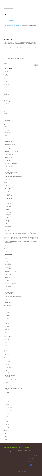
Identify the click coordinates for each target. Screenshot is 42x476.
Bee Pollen (7, 129)
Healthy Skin (7, 160)
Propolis (6, 135)
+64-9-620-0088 (32, 451)
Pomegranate (10, 242)
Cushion (6, 221)
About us (5, 250)
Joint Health (8, 149)
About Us (5, 126)
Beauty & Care (7, 188)
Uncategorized (6, 217)
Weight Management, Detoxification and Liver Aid (13, 176)
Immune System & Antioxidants (10, 163)
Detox (7, 177)
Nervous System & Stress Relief (10, 167)
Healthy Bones (8, 148)
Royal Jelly (6, 136)
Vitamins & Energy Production (10, 172)
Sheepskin (7, 224)
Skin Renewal (9, 203)
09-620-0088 (30, 450)
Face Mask (7, 189)
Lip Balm (7, 207)
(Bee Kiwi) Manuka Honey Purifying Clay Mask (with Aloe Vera (22, 237)
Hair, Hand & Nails (8, 215)
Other (6, 133)
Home (5, 182)
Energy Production (9, 173)
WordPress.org (6, 84)
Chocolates (7, 142)
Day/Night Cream (9, 195)
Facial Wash (9, 198)
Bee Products (6, 127)
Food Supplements (7, 145)
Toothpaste (8, 212)
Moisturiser (8, 200)
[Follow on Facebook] (31, 465)
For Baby (7, 191)
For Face (7, 194)
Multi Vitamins (8, 175)
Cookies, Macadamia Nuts (9, 144)
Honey (6, 130)
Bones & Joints (7, 147)
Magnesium (19, 241)
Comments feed (7, 82)
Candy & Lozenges (8, 141)
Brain (7, 169)
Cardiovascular (7, 157)
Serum (8, 201)
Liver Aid (7, 179)
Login (5, 246)
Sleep (7, 170)
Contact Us (6, 138)
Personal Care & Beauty (8, 187)
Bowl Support (8, 152)
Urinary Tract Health (9, 155)
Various (6, 227)
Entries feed (6, 81)
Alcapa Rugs (7, 220)
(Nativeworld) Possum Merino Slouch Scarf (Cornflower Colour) (25, 238)
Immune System (8, 166)
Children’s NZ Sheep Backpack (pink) (13, 241)
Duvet (6, 223)
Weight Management (9, 180)
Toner (8, 204)
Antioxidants (8, 164)
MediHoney (7, 132)
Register (5, 248)
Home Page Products (7, 184)
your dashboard (22, 60)
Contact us (6, 251)
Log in (5, 79)
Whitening (8, 206)
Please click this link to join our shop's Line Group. (13, 25)
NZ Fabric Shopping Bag (25, 241)
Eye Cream (8, 197)
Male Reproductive (9, 154)
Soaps (7, 209)
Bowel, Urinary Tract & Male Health (11, 151)
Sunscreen (7, 211)
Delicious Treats (7, 140)
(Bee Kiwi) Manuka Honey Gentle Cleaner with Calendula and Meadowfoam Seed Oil (23, 234)
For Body (7, 192)
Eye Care (6, 158)
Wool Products (6, 218)
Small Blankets (7, 226)
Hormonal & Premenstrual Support (11, 162)
